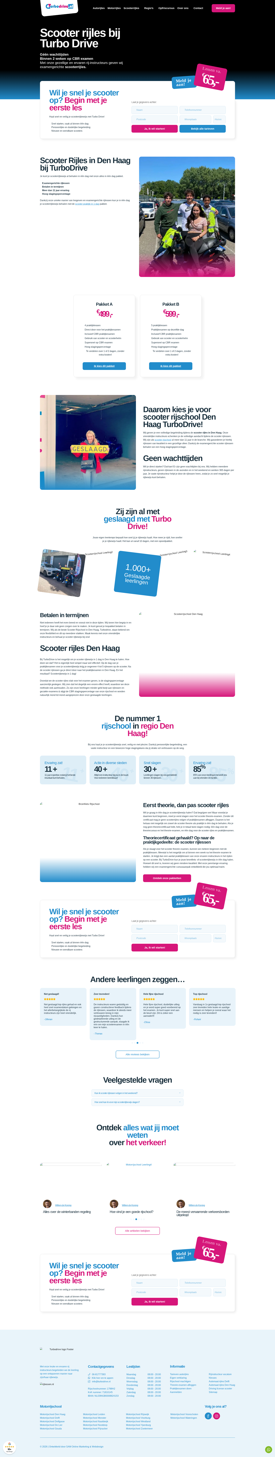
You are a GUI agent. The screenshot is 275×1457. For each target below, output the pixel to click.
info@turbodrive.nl (101, 1381)
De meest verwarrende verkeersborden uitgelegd (202, 1213)
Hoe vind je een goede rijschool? (131, 1212)
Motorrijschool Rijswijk (137, 1414)
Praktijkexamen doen (180, 1388)
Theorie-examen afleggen (183, 1385)
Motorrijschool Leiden (94, 1414)
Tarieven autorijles (179, 1374)
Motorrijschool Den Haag (52, 1414)
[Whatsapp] (268, 1450)
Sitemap (213, 1392)
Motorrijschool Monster (94, 1418)
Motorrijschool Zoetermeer (139, 1428)
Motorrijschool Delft (50, 1418)
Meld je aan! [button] (223, 8)
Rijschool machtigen (180, 1381)
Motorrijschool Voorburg (138, 1418)
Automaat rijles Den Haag (222, 1385)
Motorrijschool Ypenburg (138, 1425)
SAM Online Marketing (77, 1446)
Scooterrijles (131, 8)
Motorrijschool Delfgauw (52, 1421)
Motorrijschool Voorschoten (184, 1414)
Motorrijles (114, 8)
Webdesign (97, 1446)
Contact (198, 8)
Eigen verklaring (178, 1378)
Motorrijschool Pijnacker (95, 1428)
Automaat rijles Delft (219, 1381)
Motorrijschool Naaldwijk (95, 1421)
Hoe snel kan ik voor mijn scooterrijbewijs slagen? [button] (117, 1102)
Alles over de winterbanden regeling (67, 1212)
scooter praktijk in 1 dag (87, 204)
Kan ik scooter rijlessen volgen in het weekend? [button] (116, 1093)
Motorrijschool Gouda (51, 1428)
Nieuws (213, 1378)
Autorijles (99, 8)
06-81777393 (99, 1374)
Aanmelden (176, 1392)
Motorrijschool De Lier (51, 1425)
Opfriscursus (166, 8)
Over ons (182, 8)
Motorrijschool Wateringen (183, 1418)
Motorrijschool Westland (138, 1421)
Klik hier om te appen (102, 1378)
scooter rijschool (163, 440)
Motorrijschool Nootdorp (95, 1425)
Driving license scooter (220, 1388)
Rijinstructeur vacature (220, 1374)
